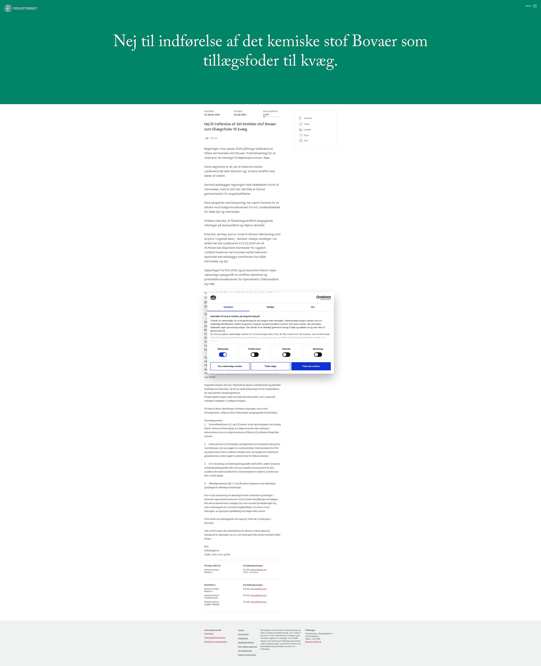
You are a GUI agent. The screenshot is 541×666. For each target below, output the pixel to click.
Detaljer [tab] (270, 307)
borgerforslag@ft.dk (313, 642)
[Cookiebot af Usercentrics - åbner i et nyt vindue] (318, 298)
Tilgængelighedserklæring (214, 638)
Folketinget (208, 634)
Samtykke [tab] (228, 307)
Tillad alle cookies (311, 366)
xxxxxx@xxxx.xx (258, 569)
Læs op (213, 138)
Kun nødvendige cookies (230, 366)
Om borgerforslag (245, 651)
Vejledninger (243, 638)
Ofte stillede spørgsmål (247, 647)
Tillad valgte (270, 366)
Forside (241, 630)
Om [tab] (312, 307)
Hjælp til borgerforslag (247, 655)
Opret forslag (243, 634)
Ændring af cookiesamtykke (215, 642)
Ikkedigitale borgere (246, 642)
